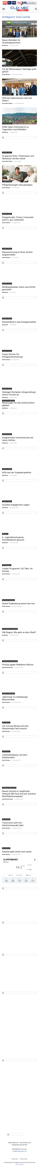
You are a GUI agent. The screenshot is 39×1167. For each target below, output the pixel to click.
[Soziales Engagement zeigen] (19, 490)
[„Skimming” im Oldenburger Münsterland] (19, 683)
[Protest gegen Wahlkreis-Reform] (19, 650)
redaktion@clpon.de (19, 1151)
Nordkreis (5, 534)
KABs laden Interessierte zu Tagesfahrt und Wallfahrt (15, 128)
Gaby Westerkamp (7, 667)
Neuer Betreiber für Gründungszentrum (11, 41)
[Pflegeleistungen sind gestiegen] (19, 173)
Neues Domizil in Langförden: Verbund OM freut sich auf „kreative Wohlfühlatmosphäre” (19, 794)
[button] (3, 9)
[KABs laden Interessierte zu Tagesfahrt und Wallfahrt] (19, 115)
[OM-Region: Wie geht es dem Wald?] (19, 620)
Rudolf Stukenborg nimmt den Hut (18, 603)
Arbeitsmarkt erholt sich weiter (17, 851)
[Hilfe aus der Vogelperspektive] (19, 458)
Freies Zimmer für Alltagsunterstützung (12, 355)
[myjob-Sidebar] (19, 955)
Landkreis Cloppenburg (8, 693)
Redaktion (5, 45)
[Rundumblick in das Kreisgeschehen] (19, 307)
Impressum (15, 1159)
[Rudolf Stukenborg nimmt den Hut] (19, 589)
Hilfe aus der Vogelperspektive (16, 472)
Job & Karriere (6, 722)
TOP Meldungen (7, 565)
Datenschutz (23, 1159)
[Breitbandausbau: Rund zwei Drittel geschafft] (19, 273)
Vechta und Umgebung (8, 400)
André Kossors (6, 74)
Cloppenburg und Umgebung (10, 629)
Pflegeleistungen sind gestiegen (17, 185)
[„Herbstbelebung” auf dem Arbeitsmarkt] (19, 743)
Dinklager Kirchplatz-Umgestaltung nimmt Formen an (18, 393)
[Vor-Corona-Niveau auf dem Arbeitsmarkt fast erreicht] (19, 714)
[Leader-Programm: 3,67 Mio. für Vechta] (19, 556)
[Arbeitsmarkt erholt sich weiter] (19, 840)
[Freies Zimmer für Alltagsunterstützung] (19, 340)
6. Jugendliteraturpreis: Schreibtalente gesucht (13, 538)
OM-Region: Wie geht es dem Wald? (19, 632)
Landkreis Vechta (7, 36)
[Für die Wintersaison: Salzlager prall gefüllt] (19, 58)
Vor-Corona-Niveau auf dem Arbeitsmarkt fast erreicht (15, 727)
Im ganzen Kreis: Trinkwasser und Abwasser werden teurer (18, 157)
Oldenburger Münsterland (9, 787)
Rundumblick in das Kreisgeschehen (19, 322)
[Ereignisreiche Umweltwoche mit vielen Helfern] (19, 423)
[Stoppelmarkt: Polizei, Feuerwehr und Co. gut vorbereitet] (19, 203)
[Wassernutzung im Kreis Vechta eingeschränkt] (19, 238)
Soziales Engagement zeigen (15, 505)
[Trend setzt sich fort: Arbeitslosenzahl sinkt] (19, 811)
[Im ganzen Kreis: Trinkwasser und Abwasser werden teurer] (19, 144)
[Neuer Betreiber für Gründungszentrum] (19, 29)
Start (3, 14)
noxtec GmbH (19, 1164)
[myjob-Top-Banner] (19, 3)
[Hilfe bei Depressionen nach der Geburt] (19, 87)
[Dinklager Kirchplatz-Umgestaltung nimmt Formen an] (19, 377)
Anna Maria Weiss (7, 103)
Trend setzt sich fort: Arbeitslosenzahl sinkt (12, 824)
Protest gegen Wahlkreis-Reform (17, 664)
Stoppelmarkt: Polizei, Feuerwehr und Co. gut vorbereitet (18, 218)
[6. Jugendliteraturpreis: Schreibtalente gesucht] (19, 523)
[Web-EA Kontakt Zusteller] (19, 923)
